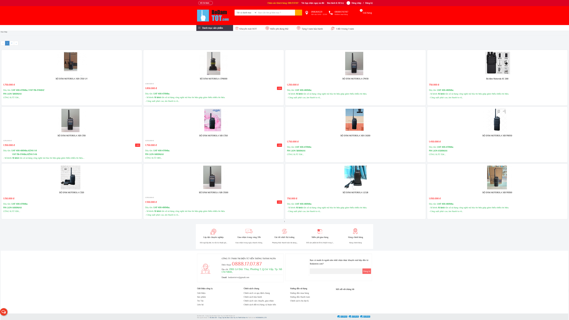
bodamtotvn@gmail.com (238, 277)
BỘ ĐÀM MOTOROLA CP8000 (213, 78)
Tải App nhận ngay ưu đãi (312, 3)
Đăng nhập (356, 3)
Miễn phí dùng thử (279, 29)
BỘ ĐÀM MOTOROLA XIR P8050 (497, 135)
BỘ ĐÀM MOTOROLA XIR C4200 (355, 135)
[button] (3, 312)
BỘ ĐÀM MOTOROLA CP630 (355, 78)
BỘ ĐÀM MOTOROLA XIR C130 (72, 135)
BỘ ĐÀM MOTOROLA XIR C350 (213, 135)
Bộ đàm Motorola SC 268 (497, 78)
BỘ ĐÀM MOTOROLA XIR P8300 (497, 192)
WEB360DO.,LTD (261, 317)
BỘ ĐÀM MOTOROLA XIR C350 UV (72, 78)
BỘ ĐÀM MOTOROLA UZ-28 (355, 192)
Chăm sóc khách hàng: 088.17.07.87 (282, 3)
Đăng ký (369, 3)
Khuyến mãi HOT (248, 29)
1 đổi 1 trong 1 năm (344, 29)
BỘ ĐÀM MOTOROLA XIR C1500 (213, 192)
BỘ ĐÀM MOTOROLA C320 (71, 192)
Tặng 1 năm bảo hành (312, 29)
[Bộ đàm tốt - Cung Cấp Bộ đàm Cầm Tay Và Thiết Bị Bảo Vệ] (214, 15)
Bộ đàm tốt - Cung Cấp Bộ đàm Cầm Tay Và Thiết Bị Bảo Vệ (229, 317)
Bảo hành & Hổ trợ (335, 3)
